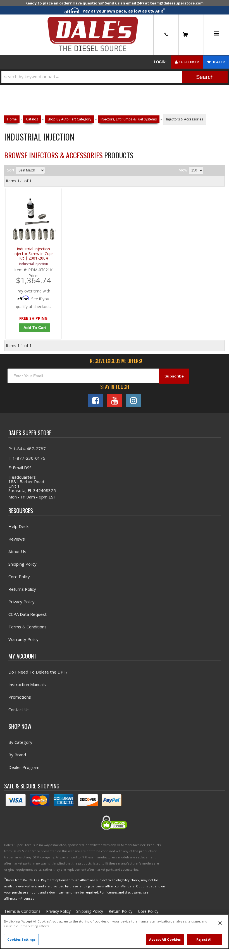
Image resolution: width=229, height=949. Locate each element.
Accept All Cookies (165, 939)
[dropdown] (216, 34)
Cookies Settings (21, 939)
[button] (114, 77)
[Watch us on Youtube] (114, 400)
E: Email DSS (20, 467)
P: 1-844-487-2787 (27, 448)
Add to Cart (34, 327)
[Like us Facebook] (95, 400)
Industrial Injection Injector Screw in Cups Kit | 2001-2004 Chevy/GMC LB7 (33, 253)
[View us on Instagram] (133, 400)
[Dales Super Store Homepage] (93, 34)
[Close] (220, 923)
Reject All (204, 939)
